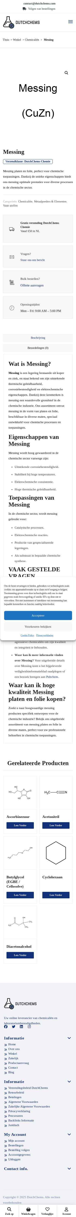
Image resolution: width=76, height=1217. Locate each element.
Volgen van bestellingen (41, 8)
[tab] (38, 338)
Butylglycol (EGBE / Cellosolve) (15, 881)
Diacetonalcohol (18, 946)
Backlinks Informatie (21, 1120)
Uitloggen (14, 1159)
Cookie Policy (27, 635)
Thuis (6, 39)
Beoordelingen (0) (38, 347)
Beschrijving (38, 337)
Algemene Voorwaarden (23, 1101)
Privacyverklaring (44, 635)
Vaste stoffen (10, 205)
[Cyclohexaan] (56, 853)
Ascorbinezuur (18, 817)
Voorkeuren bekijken (38, 626)
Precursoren (15, 1115)
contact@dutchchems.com (40, 3)
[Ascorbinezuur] (20, 792)
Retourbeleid (16, 1092)
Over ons (13, 1049)
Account (66, 1214)
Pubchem (52, 676)
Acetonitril (50, 817)
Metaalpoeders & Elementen (50, 201)
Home (12, 1044)
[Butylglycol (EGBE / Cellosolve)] (20, 853)
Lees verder (20, 825)
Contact (13, 1067)
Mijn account (16, 1140)
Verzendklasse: (27, 161)
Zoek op (9, 1214)
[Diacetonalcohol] (20, 922)
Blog (11, 1072)
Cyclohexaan (52, 877)
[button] (66, 73)
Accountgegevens (19, 1154)
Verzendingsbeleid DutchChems (28, 1087)
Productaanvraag (18, 1063)
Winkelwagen (28, 1214)
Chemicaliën (32, 39)
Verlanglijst (47, 1214)
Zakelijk (13, 1058)
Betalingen (14, 1097)
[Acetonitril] (56, 792)
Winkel (17, 39)
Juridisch (13, 1125)
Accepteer (38, 615)
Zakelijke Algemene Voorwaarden (29, 1106)
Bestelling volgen (19, 1150)
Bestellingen (16, 1145)
